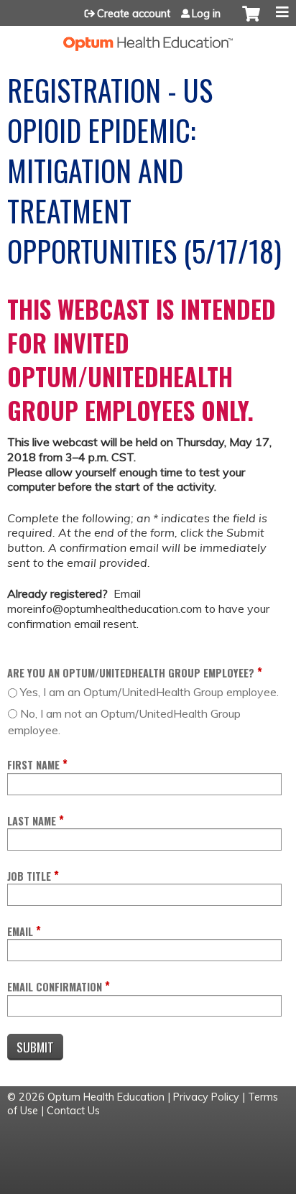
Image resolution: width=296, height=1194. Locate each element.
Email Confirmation (54, 986)
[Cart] (251, 21)
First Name (33, 764)
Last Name (31, 820)
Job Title (29, 876)
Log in (206, 14)
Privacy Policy (206, 1097)
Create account (133, 14)
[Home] (148, 38)
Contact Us (73, 1110)
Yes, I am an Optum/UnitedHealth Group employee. (149, 692)
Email (20, 931)
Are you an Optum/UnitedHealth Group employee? (130, 672)
